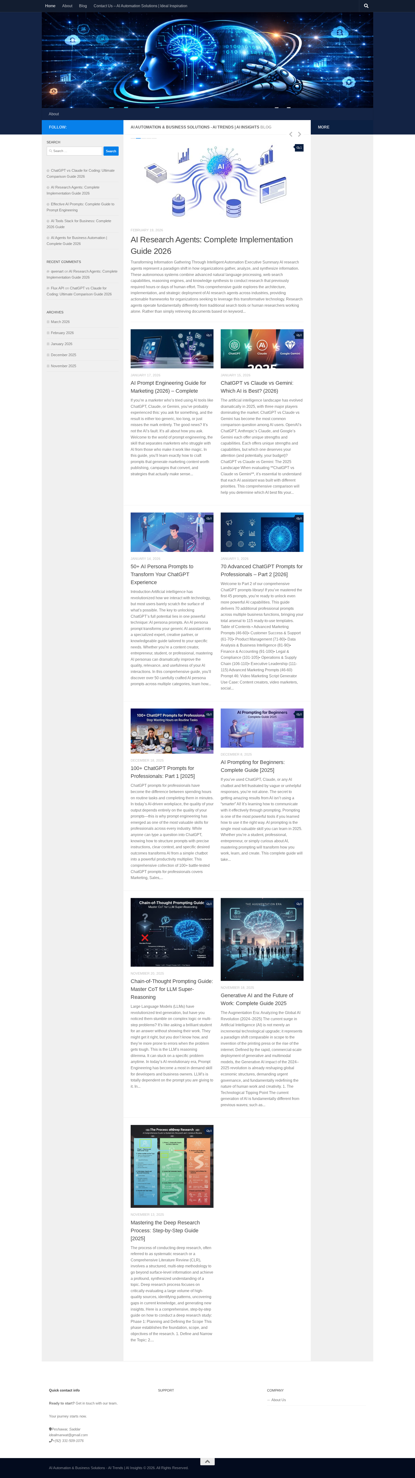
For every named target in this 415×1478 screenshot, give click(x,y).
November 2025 (63, 366)
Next (299, 134)
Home (50, 6)
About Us (278, 1388)
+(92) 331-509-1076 (68, 1428)
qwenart (57, 271)
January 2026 (61, 344)
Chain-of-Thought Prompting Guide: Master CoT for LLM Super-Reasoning (172, 977)
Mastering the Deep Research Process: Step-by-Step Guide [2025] (165, 1218)
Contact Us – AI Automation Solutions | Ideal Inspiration (140, 6)
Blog (83, 6)
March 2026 (60, 322)
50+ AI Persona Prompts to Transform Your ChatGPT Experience (162, 562)
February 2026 (62, 333)
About (67, 6)
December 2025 (63, 355)
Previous (291, 134)
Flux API (57, 288)
